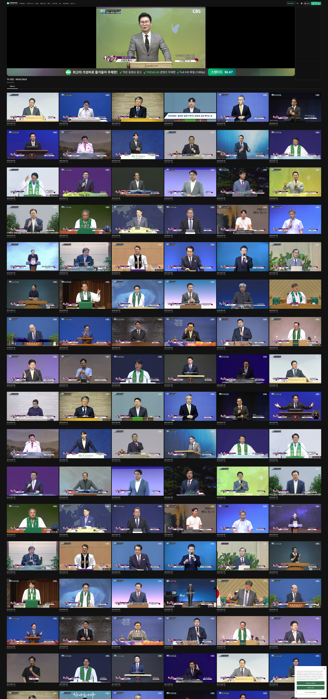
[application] (151, 37)
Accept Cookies (310, 683)
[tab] (12, 86)
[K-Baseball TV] (291, 3)
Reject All (311, 688)
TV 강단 (10, 79)
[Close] (324, 669)
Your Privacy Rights (310, 692)
